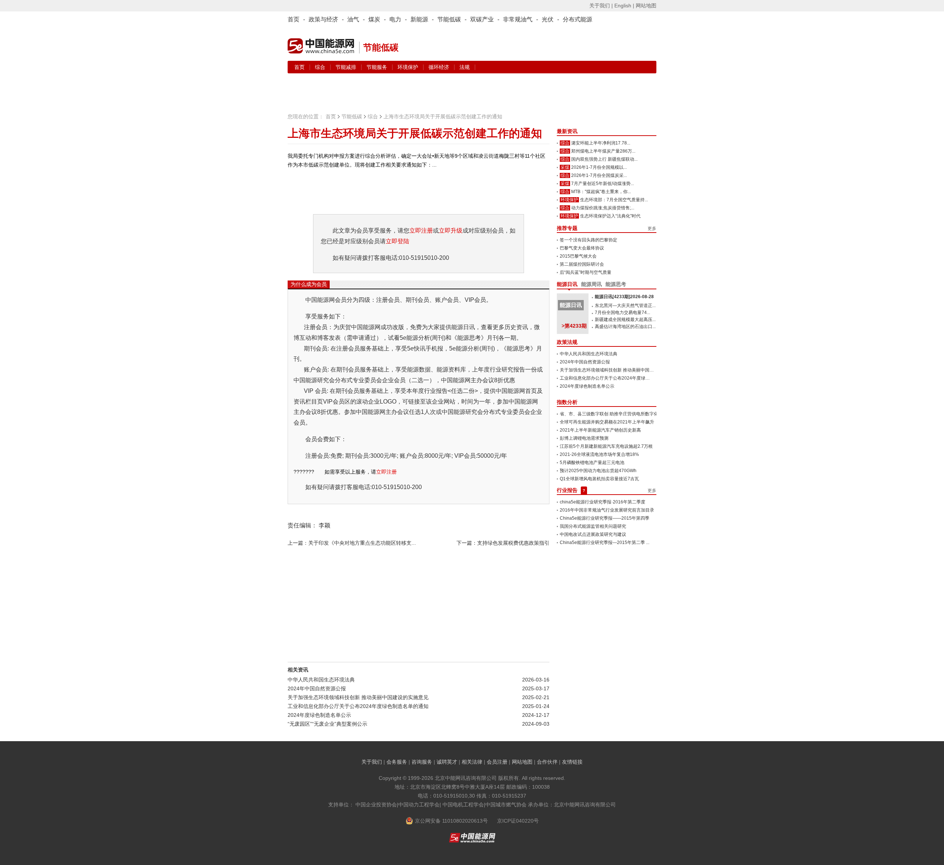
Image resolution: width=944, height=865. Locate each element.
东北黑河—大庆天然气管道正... (625, 305)
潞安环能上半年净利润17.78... (600, 143)
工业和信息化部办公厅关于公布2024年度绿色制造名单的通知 (358, 706)
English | (624, 5)
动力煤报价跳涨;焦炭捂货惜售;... (602, 207)
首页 (293, 19)
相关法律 (472, 762)
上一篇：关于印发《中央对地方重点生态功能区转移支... (352, 543)
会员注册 (497, 762)
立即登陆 (397, 241)
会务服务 (396, 762)
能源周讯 (591, 284)
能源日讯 (567, 284)
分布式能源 (577, 19)
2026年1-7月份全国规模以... (599, 167)
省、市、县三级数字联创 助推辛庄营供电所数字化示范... (615, 413)
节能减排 (347, 67)
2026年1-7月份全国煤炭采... (599, 175)
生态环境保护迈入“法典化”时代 (610, 216)
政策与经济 (323, 19)
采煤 (564, 167)
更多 (652, 228)
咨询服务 (422, 762)
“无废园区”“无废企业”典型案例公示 (327, 724)
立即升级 (450, 230)
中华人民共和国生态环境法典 (321, 680)
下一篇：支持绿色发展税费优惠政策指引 (503, 543)
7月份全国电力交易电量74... (622, 312)
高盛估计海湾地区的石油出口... (625, 326)
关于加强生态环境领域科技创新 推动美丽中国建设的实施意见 (358, 697)
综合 (321, 67)
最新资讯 (567, 131)
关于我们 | (601, 5)
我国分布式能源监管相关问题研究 (593, 526)
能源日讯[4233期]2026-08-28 (624, 296)
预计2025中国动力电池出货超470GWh (598, 470)
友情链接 (572, 762)
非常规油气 (517, 19)
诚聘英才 (447, 762)
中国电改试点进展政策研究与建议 (593, 534)
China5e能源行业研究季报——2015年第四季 (604, 518)
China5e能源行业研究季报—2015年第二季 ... (604, 542)
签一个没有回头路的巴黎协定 (588, 240)
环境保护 (409, 67)
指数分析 (567, 402)
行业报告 (567, 490)
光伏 (547, 19)
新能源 (419, 19)
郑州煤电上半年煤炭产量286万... (603, 151)
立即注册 (421, 230)
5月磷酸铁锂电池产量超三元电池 (592, 462)
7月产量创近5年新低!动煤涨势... (602, 183)
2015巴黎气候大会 (578, 256)
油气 (353, 19)
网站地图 (646, 5)
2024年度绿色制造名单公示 (319, 715)
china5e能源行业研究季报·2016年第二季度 (602, 502)
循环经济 (439, 67)
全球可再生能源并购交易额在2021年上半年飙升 (607, 422)
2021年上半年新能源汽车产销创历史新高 (600, 430)
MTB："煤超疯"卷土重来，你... (601, 191)
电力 (395, 19)
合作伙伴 (547, 762)
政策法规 (567, 342)
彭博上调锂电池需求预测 (584, 438)
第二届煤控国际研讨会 (582, 264)
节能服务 (378, 67)
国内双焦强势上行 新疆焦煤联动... (604, 159)
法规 (464, 67)
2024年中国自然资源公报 (317, 688)
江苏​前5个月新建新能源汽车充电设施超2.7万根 (606, 446)
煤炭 (374, 19)
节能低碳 (449, 19)
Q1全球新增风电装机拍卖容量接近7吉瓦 (599, 478)
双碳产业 (482, 19)
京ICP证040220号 (518, 821)
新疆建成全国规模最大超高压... (625, 319)
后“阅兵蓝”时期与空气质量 (585, 272)
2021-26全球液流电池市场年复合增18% (599, 454)
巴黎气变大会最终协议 (582, 248)
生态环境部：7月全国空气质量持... (614, 199)
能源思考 (615, 284)
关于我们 (371, 762)
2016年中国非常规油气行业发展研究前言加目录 (607, 510)
